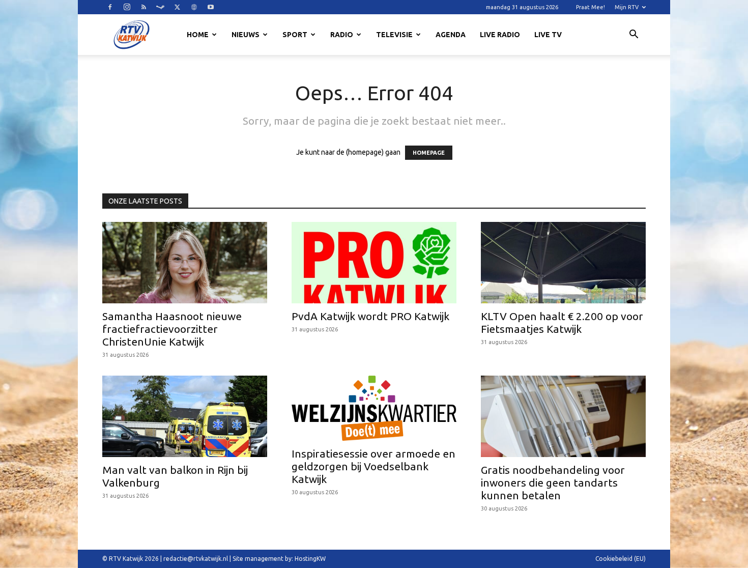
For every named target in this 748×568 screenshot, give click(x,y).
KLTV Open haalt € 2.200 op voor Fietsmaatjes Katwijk (562, 322)
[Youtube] (210, 7)
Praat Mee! (590, 7)
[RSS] (143, 7)
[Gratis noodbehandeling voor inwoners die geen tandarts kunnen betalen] (563, 416)
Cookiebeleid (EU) (620, 558)
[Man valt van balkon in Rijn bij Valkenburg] (184, 416)
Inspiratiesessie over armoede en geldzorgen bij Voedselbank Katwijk (373, 466)
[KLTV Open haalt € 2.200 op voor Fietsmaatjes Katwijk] (563, 262)
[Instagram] (126, 7)
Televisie (394, 35)
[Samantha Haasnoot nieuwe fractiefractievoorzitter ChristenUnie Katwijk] (184, 262)
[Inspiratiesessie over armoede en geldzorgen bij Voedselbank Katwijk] (374, 408)
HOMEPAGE (429, 153)
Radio (341, 35)
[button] (633, 36)
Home (198, 35)
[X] (177, 7)
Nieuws (246, 35)
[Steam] (160, 7)
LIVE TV (548, 35)
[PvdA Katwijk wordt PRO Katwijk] (374, 262)
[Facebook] (110, 7)
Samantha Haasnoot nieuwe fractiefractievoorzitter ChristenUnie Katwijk (172, 329)
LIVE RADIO (500, 35)
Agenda (451, 35)
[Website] (194, 7)
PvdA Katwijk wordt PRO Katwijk (370, 316)
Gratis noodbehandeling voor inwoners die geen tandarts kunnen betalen (553, 482)
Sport (294, 35)
